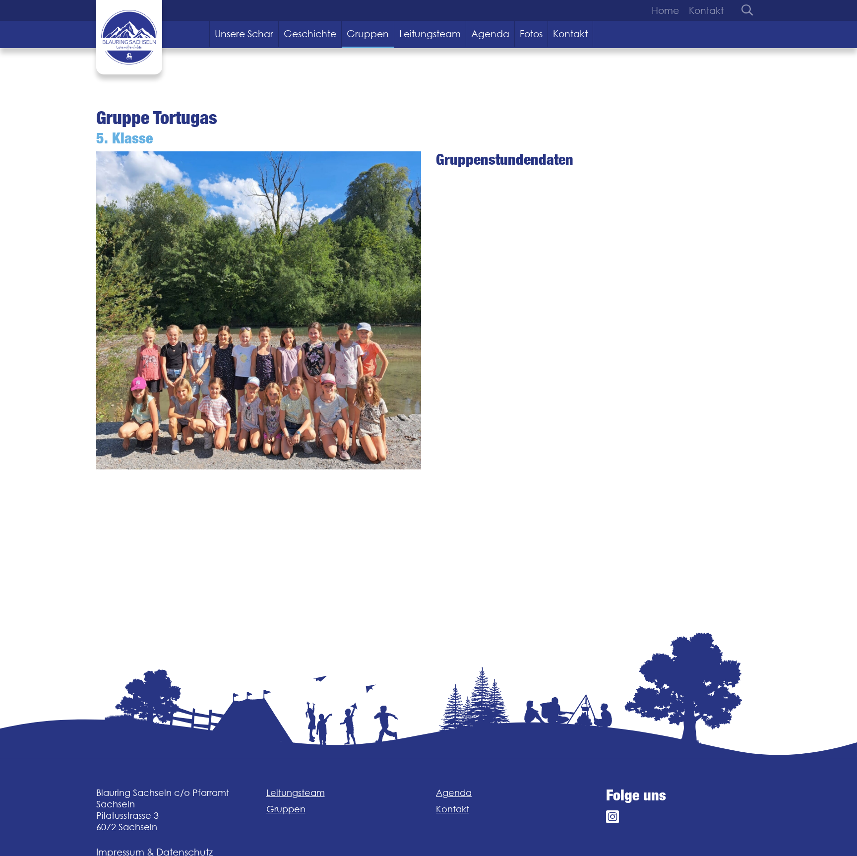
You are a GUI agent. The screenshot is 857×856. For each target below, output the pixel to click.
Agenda (490, 33)
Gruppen (368, 33)
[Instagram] (612, 817)
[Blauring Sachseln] (129, 37)
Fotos (531, 33)
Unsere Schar (244, 33)
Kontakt (706, 10)
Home (665, 10)
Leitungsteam (430, 33)
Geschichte (310, 33)
